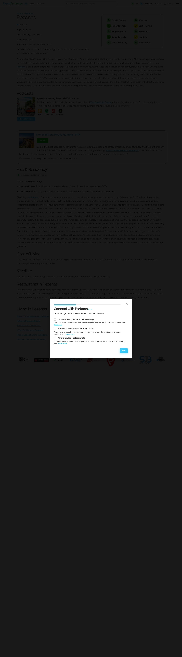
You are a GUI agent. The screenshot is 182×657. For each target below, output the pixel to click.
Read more (58, 325)
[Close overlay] (127, 303)
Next (123, 351)
